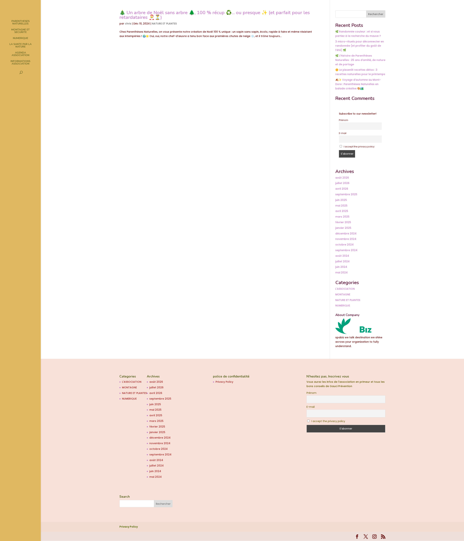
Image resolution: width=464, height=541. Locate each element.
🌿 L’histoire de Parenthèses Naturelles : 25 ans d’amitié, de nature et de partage (360, 60)
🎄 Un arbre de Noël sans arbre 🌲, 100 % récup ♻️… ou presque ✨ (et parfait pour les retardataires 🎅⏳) (214, 14)
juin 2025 (341, 200)
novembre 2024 (345, 239)
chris (128, 23)
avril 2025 (341, 211)
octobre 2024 (344, 244)
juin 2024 (341, 267)
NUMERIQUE (20, 38)
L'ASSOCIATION (345, 289)
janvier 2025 (343, 228)
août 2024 (342, 256)
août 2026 (342, 177)
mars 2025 (342, 216)
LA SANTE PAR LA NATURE (20, 45)
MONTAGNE (342, 294)
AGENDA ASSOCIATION (20, 54)
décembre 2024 (346, 233)
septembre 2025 (346, 194)
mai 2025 (341, 205)
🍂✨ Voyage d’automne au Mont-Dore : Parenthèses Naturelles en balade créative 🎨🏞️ (358, 84)
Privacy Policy (224, 382)
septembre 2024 (346, 250)
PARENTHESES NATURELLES (20, 22)
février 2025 (343, 222)
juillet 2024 (342, 261)
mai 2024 (341, 272)
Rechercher (375, 14)
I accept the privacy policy (358, 146)
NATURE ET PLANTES (164, 23)
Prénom (343, 120)
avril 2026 (341, 189)
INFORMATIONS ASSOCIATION (20, 62)
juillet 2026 (342, 183)
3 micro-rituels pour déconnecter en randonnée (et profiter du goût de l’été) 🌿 (359, 46)
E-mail (342, 133)
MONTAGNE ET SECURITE (20, 31)
